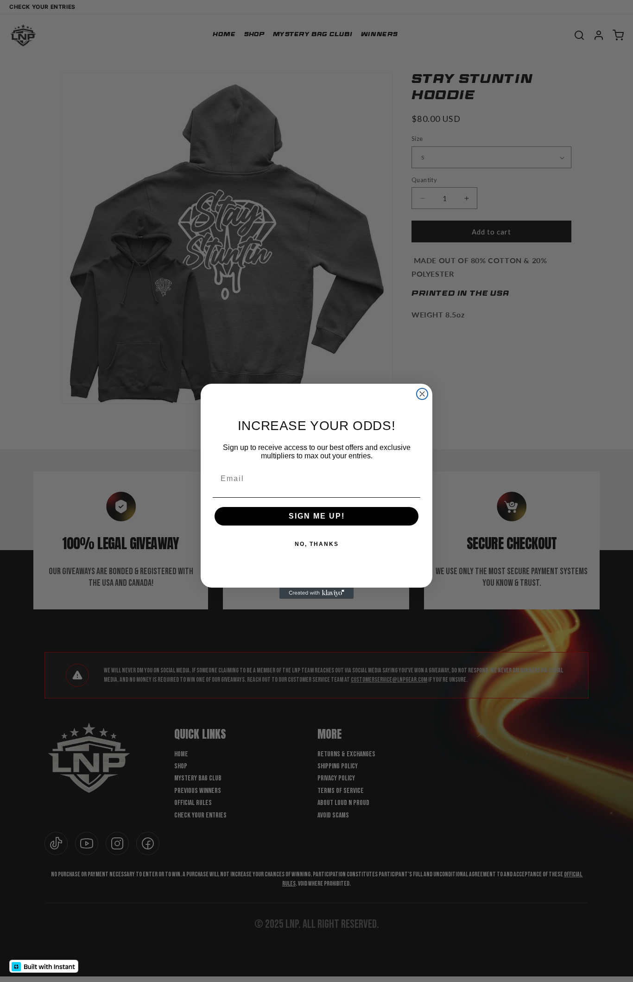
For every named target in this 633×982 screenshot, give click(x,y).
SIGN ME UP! (317, 516)
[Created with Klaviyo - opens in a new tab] (316, 593)
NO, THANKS (317, 544)
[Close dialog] (422, 393)
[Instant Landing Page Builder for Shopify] (43, 966)
